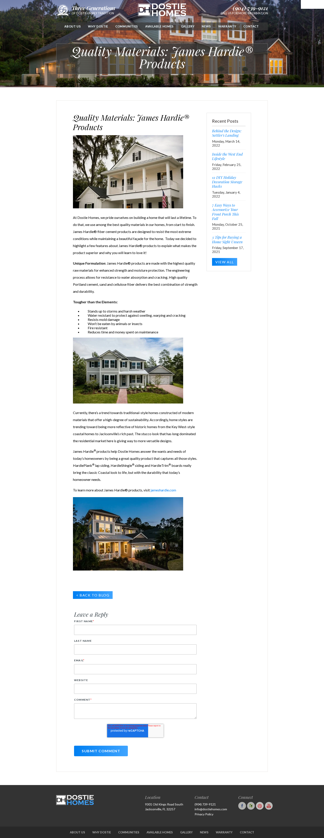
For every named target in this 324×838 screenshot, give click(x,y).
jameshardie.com (163, 490)
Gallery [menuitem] (188, 26)
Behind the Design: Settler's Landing (227, 133)
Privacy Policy (204, 814)
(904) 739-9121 (250, 7)
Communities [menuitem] (126, 26)
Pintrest (260, 806)
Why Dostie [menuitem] (98, 26)
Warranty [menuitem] (227, 26)
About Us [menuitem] (72, 26)
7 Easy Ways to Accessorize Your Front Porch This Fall (225, 212)
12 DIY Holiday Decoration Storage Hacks (227, 182)
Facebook (242, 806)
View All (224, 262)
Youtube (269, 806)
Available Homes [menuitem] (159, 26)
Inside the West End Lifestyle (227, 156)
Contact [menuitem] (251, 26)
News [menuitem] (206, 26)
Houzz (251, 806)
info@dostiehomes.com (211, 809)
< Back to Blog (92, 595)
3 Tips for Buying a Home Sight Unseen (227, 239)
